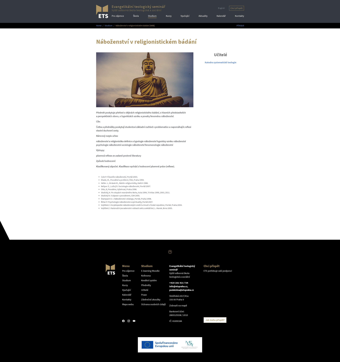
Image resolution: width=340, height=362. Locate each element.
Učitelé (144, 289)
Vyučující (185, 15)
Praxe (144, 294)
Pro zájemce (118, 15)
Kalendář (221, 15)
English (221, 8)
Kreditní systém (149, 280)
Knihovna (146, 275)
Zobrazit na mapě (178, 305)
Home (98, 25)
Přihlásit (240, 25)
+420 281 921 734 (178, 282)
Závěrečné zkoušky (150, 299)
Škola (136, 15)
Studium (152, 15)
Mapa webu (128, 304)
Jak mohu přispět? (215, 319)
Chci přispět (236, 8)
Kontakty (239, 15)
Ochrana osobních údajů (153, 304)
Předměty (146, 285)
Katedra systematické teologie (220, 62)
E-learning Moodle (150, 270)
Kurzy (168, 15)
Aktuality (203, 15)
